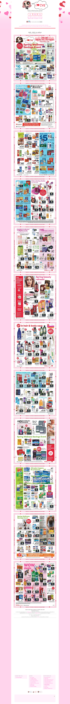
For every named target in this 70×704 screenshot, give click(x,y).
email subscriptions (19, 677)
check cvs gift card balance (34, 680)
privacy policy (46, 687)
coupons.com (32, 684)
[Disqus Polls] (35, 632)
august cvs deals (31, 18)
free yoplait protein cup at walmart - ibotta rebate (25, 26)
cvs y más (40, 18)
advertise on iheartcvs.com (48, 688)
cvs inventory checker (33, 679)
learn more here (39, 33)
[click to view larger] (35, 58)
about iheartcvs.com (47, 677)
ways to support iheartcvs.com (48, 679)
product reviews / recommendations (47, 684)
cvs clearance (36, 18)
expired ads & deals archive (48, 680)
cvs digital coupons (33, 678)
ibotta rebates (32, 685)
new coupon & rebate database (47, 26)
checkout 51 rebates (33, 686)
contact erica (46, 678)
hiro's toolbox (32, 677)
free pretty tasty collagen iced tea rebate (37, 26)
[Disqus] (35, 656)
